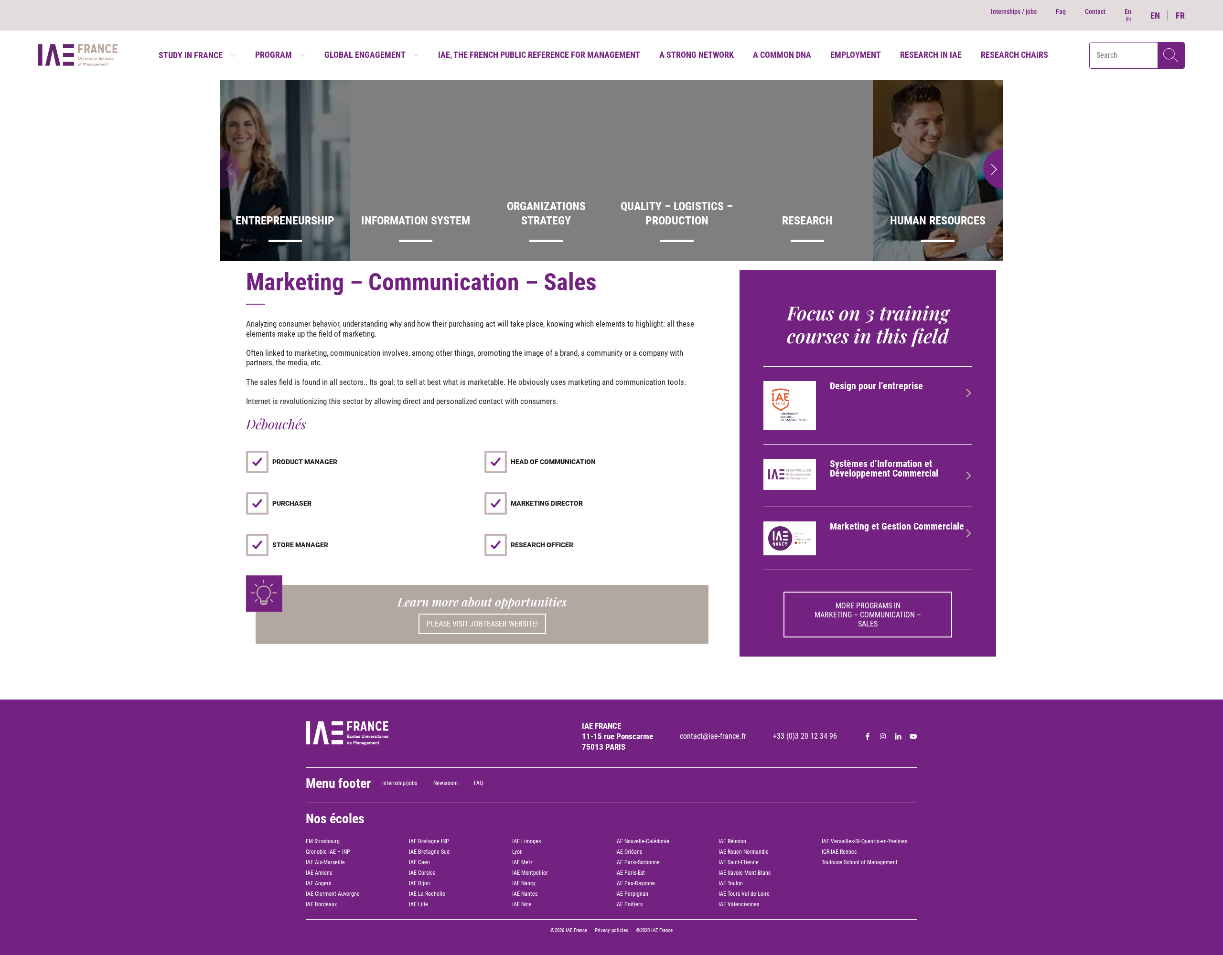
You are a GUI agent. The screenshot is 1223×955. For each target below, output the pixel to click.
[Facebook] (867, 736)
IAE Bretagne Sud (429, 852)
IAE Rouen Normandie (744, 852)
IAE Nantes (524, 894)
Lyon (517, 852)
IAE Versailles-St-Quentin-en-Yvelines (864, 841)
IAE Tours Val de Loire (744, 894)
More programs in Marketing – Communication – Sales (868, 614)
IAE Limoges (526, 841)
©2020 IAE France (654, 930)
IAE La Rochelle (427, 894)
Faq (1061, 11)
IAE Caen (419, 862)
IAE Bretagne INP (429, 841)
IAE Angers (318, 883)
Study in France (191, 55)
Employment (855, 55)
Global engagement (365, 55)
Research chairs (1014, 55)
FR (1180, 16)
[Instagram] (883, 736)
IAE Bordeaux (321, 904)
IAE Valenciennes (739, 904)
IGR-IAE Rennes (839, 852)
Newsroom (445, 783)
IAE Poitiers (629, 904)
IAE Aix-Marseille (325, 862)
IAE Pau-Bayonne (635, 883)
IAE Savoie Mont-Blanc (745, 873)
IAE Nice (522, 904)
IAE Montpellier (530, 873)
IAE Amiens (319, 873)
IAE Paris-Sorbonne (637, 862)
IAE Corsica (422, 873)
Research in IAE (931, 55)
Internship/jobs (399, 783)
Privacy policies (611, 930)
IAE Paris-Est (630, 873)
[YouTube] (913, 736)
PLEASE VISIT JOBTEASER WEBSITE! (482, 623)
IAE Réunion (732, 841)
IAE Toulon (731, 883)
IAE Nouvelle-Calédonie (642, 841)
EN (1155, 16)
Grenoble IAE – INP (328, 852)
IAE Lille (418, 904)
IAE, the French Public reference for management (539, 55)
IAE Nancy (524, 883)
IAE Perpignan (631, 894)
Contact (1095, 11)
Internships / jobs (1014, 11)
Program (273, 55)
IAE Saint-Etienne (739, 862)
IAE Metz (522, 862)
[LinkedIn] (898, 736)
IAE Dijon (419, 883)
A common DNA (782, 55)
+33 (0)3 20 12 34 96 (805, 736)
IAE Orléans (628, 852)
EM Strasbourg (323, 841)
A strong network (696, 55)
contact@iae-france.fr (713, 736)
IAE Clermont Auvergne (333, 894)
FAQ (478, 783)
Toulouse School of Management (860, 862)
